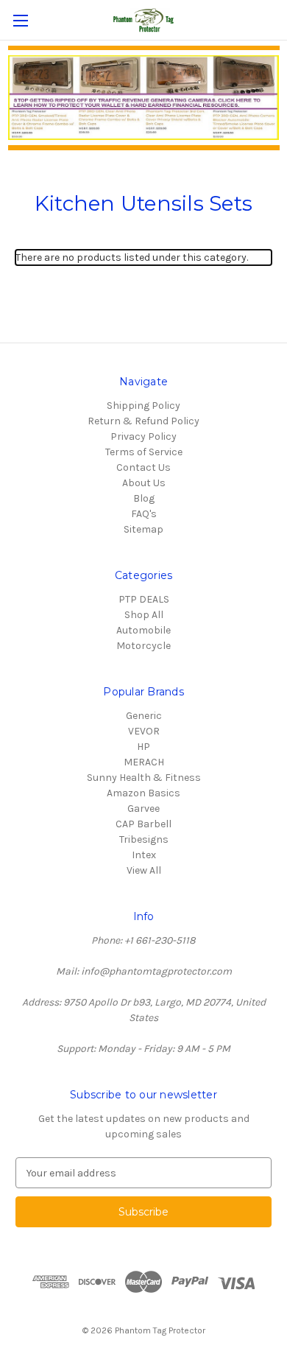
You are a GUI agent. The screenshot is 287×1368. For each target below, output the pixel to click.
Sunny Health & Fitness (144, 777)
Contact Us (143, 467)
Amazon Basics (143, 793)
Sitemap (143, 529)
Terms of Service (144, 452)
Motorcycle (143, 645)
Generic (144, 715)
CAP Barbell (143, 824)
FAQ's (144, 514)
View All (144, 870)
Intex (144, 855)
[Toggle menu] (20, 20)
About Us (144, 483)
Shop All (143, 614)
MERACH (144, 762)
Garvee (143, 808)
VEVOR (144, 731)
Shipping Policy (143, 405)
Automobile (143, 630)
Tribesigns (144, 839)
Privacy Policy (143, 436)
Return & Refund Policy (143, 421)
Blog (144, 498)
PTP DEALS (143, 599)
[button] (144, 97)
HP (143, 746)
